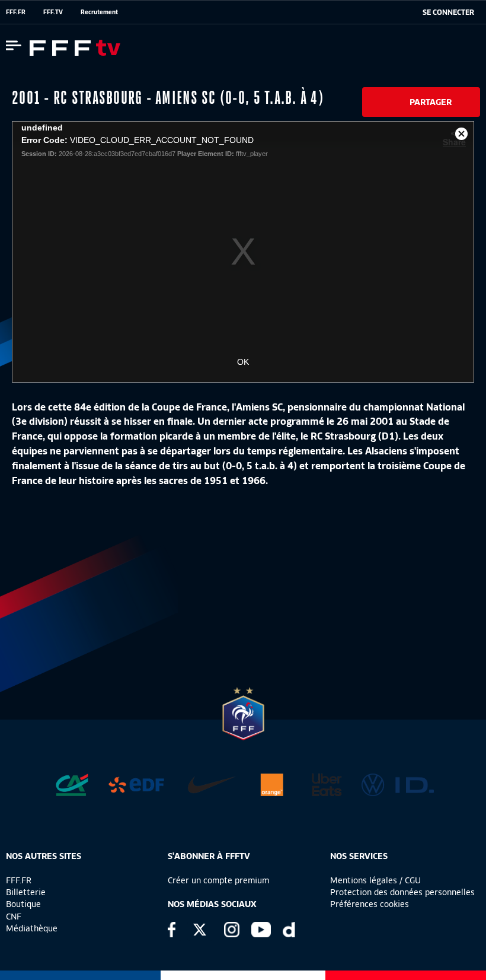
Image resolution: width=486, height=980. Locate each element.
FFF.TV (53, 11)
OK (243, 362)
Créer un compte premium (218, 880)
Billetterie (26, 892)
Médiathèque (31, 928)
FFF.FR (15, 11)
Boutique (23, 904)
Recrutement (99, 11)
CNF (13, 916)
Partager (431, 102)
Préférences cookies (369, 904)
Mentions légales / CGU (375, 880)
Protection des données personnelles (402, 892)
